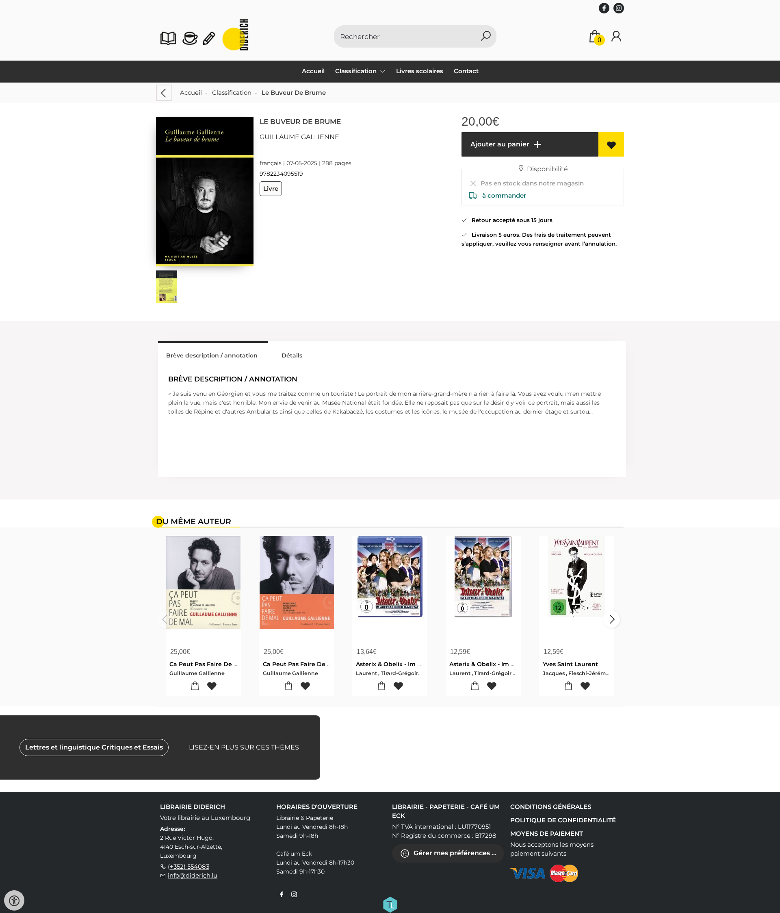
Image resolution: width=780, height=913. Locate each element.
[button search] (485, 36)
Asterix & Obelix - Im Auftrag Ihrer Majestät (419, 664)
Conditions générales (550, 807)
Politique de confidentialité (563, 820)
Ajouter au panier (499, 144)
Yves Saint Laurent (570, 664)
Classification (231, 92)
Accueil (313, 71)
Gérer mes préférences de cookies (458, 852)
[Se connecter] (616, 36)
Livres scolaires (419, 71)
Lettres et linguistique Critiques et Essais (94, 747)
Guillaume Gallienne (299, 137)
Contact (466, 71)
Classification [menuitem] (356, 71)
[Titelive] (390, 903)
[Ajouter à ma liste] (611, 144)
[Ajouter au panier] (195, 686)
